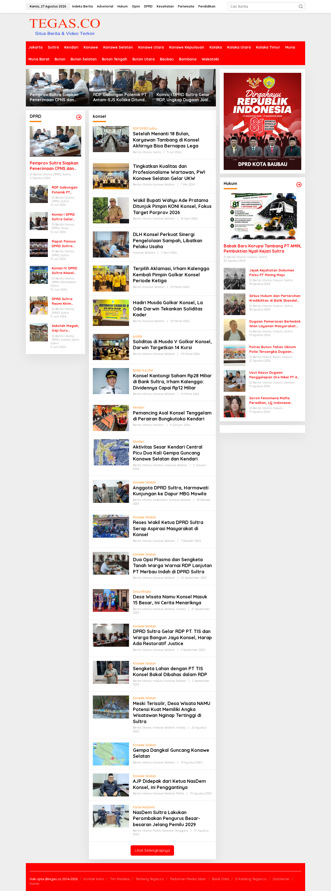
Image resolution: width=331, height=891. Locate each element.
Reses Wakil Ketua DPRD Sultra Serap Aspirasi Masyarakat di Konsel (168, 528)
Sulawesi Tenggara (175, 830)
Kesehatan (160, 500)
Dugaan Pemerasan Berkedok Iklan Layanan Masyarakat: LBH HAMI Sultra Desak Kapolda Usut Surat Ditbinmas (274, 323)
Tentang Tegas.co (150, 879)
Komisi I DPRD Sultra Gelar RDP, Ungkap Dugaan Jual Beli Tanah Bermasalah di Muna (183, 97)
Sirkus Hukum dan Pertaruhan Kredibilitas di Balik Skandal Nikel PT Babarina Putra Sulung (274, 298)
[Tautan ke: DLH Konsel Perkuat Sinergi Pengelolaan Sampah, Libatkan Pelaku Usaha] (111, 244)
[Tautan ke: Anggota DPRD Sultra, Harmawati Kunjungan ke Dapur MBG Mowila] (111, 491)
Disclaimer (281, 879)
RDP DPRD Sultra (145, 128)
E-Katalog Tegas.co (251, 879)
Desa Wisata (142, 591)
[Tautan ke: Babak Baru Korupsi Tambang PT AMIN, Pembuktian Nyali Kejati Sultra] (262, 216)
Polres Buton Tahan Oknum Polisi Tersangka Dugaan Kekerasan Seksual (272, 349)
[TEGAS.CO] (64, 26)
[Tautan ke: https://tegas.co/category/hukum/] (299, 185)
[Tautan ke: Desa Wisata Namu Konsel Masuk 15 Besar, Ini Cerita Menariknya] (111, 600)
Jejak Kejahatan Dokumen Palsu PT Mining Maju (271, 272)
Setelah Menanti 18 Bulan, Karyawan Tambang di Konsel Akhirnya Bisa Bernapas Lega (166, 140)
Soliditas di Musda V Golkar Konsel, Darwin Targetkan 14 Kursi (172, 344)
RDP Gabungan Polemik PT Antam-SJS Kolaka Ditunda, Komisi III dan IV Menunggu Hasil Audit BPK (120, 97)
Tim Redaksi (120, 879)
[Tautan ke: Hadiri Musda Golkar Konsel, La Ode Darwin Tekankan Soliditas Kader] (111, 312)
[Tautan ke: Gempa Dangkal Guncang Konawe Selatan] (111, 753)
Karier (35, 883)
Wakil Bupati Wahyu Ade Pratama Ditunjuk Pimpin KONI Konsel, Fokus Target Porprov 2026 (172, 206)
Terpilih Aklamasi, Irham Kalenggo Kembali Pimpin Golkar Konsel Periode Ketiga (171, 274)
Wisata (181, 609)
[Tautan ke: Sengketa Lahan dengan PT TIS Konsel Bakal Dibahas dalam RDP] (111, 671)
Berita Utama (142, 152)
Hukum (158, 681)
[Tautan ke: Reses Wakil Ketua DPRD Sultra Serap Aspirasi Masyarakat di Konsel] (111, 525)
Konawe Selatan (164, 184)
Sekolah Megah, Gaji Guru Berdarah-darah (66, 328)
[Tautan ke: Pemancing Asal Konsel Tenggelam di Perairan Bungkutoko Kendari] (111, 417)
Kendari (138, 407)
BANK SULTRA (143, 370)
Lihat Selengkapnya (152, 850)
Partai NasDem (144, 807)
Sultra (157, 152)
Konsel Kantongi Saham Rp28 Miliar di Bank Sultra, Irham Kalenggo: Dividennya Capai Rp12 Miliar (172, 382)
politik (137, 336)
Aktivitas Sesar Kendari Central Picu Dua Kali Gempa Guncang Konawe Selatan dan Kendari (167, 453)
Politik (180, 793)
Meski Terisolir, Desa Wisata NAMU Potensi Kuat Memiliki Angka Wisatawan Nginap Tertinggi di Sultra (171, 712)
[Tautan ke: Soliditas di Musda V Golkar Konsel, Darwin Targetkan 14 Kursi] (111, 346)
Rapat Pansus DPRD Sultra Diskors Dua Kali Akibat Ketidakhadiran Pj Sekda (65, 243)
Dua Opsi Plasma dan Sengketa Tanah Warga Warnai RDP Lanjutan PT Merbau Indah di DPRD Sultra (172, 566)
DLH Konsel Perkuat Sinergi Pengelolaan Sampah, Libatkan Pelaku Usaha (167, 240)
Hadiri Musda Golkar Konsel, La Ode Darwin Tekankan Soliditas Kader (168, 309)
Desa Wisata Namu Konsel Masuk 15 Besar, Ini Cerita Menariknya (170, 600)
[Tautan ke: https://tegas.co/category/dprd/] (79, 117)
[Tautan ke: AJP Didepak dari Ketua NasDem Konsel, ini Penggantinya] (111, 784)
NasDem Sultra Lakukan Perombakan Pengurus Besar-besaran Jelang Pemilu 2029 (166, 818)
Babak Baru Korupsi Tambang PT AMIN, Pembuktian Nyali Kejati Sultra (262, 248)
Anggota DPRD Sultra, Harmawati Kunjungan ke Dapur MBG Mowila (170, 491)
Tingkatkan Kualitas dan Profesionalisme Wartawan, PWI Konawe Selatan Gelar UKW (169, 172)
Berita (137, 287)
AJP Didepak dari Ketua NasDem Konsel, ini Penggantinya (169, 784)
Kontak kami (94, 879)
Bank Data (220, 879)
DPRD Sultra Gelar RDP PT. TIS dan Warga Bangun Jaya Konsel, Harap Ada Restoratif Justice (172, 637)
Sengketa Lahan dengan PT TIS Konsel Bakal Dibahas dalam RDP (170, 671)
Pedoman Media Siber (188, 879)
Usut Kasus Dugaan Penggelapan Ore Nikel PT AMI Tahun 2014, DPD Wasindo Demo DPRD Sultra (275, 374)
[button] (300, 6)
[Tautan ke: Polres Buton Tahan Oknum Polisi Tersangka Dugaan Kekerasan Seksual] (234, 355)
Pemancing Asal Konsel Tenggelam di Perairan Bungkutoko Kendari (172, 416)
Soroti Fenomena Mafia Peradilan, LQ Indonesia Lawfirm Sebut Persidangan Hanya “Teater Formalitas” (273, 400)
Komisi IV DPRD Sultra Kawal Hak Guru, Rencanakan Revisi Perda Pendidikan (64, 270)
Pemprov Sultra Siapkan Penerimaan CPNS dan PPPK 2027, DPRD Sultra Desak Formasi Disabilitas (56, 97)
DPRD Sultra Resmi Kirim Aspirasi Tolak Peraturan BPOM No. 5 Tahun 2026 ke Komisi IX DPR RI (66, 301)
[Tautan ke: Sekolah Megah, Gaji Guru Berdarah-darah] (39, 332)
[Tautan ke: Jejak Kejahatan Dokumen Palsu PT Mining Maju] (234, 278)
